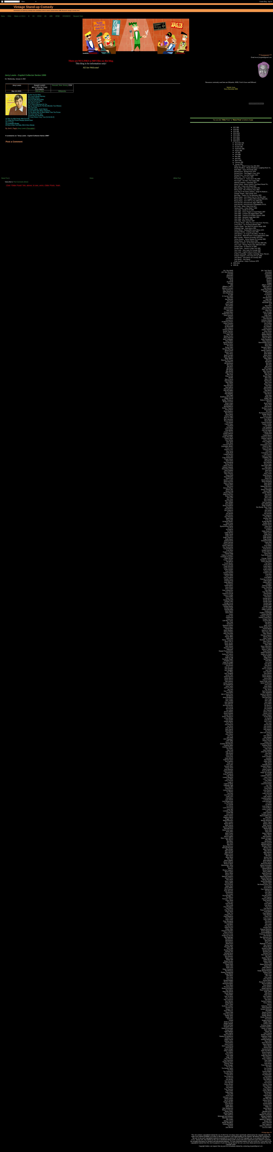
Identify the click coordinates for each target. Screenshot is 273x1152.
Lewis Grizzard (267, 793)
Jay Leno (230, 689)
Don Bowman (229, 509)
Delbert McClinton (266, 486)
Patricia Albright (267, 899)
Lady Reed (229, 776)
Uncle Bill (230, 1094)
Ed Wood (269, 529)
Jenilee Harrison (267, 696)
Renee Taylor (229, 945)
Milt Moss (269, 855)
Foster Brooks (228, 563)
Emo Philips (268, 545)
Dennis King (229, 491)
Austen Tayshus (228, 331)
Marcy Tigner (268, 822)
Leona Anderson (228, 790)
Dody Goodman (267, 505)
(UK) (231, 285)
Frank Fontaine (228, 568)
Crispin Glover (228, 459)
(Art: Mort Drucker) (227, 272)
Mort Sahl (230, 867)
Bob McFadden (228, 390)
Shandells (269, 1011)
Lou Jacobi (229, 804)
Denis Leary (268, 488)
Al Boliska (268, 293)
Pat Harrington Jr (228, 895)
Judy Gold (230, 750)
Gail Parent (229, 584)
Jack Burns (268, 665)
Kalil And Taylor (228, 760)
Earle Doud (268, 526)
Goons (231, 614)
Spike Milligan (228, 1031)
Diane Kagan (229, 496)
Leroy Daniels (267, 790)
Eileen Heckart (228, 542)
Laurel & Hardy (228, 784)
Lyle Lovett (229, 814)
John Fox (230, 736)
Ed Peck (230, 528)
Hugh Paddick (267, 656)
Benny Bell (268, 345)
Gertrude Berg (228, 609)
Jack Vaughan (228, 673)
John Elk (269, 734)
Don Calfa (269, 509)
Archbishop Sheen (227, 322)
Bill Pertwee (268, 368)
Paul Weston (268, 908)
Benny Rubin (229, 347)
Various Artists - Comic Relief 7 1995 (245, 208)
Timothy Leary (267, 1073)
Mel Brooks (268, 841)
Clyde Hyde (229, 453)
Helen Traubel (267, 638)
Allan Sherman (267, 307)
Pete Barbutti (268, 915)
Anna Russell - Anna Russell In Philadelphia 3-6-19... (250, 204)
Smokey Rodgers (266, 1025)
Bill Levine (268, 366)
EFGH (39, 16)
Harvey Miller (229, 636)
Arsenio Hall (268, 325)
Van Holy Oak (267, 1098)
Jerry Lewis (22, 128)
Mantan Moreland (266, 820)
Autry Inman (268, 331)
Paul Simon (229, 908)
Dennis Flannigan (266, 489)
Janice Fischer (228, 688)
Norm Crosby (229, 881)
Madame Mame (228, 817)
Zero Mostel (229, 1127)
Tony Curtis (229, 1086)
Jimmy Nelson (228, 715)
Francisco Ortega (227, 565)
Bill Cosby (230, 365)
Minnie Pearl (268, 857)
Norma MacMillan (266, 881)
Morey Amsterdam (266, 865)
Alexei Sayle (229, 304)
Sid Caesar (268, 1019)
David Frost (229, 478)
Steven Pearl (268, 1047)
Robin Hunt (229, 967)
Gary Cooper (229, 588)
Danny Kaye (268, 464)
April (236, 158)
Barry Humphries (266, 339)
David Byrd (268, 477)
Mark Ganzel (229, 825)
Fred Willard (268, 577)
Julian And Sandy (266, 752)
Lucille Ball (229, 812)
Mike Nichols (229, 852)
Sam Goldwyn (267, 996)
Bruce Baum (229, 409)
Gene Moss (268, 596)
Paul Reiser (268, 905)
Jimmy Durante (228, 713)
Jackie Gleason (267, 675)
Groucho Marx (267, 620)
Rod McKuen (229, 971)
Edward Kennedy (266, 541)
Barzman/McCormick (265, 342)
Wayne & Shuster (227, 1110)
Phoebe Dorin (267, 927)
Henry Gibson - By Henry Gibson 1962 (246, 241)
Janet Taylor (229, 686)
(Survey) (230, 283)
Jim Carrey (229, 707)
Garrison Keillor (267, 585)
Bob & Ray (268, 377)
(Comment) (268, 274)
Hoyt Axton (229, 652)
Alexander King (267, 302)
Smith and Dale (228, 1025)
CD (33, 16)
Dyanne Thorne (267, 525)
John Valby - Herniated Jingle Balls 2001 (246, 217)
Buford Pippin (229, 416)
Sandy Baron (229, 1003)
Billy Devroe (268, 373)
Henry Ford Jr (229, 641)
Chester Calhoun (266, 438)
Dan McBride (268, 462)
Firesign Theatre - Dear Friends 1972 (245, 193)
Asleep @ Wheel (228, 329)
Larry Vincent (229, 780)
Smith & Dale (267, 1023)
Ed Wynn (230, 531)
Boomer (269, 401)
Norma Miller (229, 883)
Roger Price (268, 974)
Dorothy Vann (267, 518)
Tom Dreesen (267, 1079)
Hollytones (230, 649)
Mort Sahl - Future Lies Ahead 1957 (245, 186)
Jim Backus (268, 705)
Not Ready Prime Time (265, 884)
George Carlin (229, 601)
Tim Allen (269, 1066)
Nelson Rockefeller (266, 876)
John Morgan (268, 737)
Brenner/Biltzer (228, 406)
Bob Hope (269, 385)
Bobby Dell (268, 397)
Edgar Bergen (267, 539)
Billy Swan (268, 374)
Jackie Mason (228, 678)
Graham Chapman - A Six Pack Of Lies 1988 (248, 256)
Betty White (268, 358)
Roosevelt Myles (228, 983)
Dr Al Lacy (268, 520)
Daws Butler (268, 483)
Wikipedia (62, 91)
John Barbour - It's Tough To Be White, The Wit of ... (250, 234)
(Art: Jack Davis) (266, 270)
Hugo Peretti (268, 657)
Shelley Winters (267, 1015)
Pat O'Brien (229, 897)
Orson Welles (229, 887)
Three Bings (268, 1063)
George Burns (267, 600)
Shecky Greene (267, 1012)
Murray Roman (267, 870)
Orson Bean (268, 886)
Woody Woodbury (227, 1122)
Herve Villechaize (266, 646)
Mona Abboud (267, 860)
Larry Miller (229, 779)
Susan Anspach (267, 1052)
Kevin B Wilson (267, 771)
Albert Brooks (267, 301)
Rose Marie (229, 985)
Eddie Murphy (267, 537)
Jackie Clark (229, 675)
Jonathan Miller (228, 745)
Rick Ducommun (266, 955)
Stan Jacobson (228, 1035)
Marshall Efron (228, 828)
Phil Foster (268, 923)
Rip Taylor (268, 956)
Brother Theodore (227, 408)
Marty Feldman (267, 833)
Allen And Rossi (267, 309)
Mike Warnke (268, 852)
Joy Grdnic (229, 748)
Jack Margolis (228, 670)
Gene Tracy (229, 598)
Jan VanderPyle (228, 684)
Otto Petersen (228, 889)
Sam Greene (229, 998)
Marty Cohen (229, 833)
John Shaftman (267, 739)
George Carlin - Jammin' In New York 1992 (247, 248)
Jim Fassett (229, 708)
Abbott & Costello (227, 288)
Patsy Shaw (229, 900)
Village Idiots (229, 1105)
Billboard (253, 82)
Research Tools (78, 16)
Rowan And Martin (227, 988)
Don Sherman (229, 517)
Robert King (268, 963)
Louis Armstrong (228, 807)
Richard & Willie (267, 948)
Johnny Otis (268, 742)
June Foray (229, 756)
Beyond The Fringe (227, 360)
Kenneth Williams (266, 766)
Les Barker (229, 792)
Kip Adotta (268, 774)
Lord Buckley (268, 800)
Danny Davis (229, 464)
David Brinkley (228, 477)
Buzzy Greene (228, 421)
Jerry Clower (229, 699)
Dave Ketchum (228, 472)
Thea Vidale (268, 1060)
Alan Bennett (229, 299)
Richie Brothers (228, 955)
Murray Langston (228, 870)
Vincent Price (267, 1105)
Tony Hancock (267, 1086)
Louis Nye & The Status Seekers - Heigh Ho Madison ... (251, 191)
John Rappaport (228, 739)
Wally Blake (229, 1106)
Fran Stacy (268, 563)
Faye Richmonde (266, 555)
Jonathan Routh (267, 745)
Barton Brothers (228, 342)
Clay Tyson (229, 451)
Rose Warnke (267, 985)
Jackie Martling (267, 676)
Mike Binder (229, 849)
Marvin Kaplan (228, 836)
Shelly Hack (229, 1017)
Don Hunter (268, 510)
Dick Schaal (268, 501)
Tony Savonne (228, 1089)
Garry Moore (229, 587)
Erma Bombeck (267, 547)
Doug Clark (229, 520)
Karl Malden (268, 760)
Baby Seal (230, 334)
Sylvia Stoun (229, 1054)
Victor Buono (229, 1103)
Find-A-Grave (243, 82)
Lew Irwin (230, 793)
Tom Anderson (228, 1076)
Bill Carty (269, 363)
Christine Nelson (228, 445)
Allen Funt (268, 310)
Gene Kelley (229, 596)
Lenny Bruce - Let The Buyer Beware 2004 (247, 224)
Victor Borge (268, 1102)
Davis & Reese (228, 483)
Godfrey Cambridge (266, 612)
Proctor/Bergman (266, 932)
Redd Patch (229, 943)
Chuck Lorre (229, 448)
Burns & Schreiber (266, 417)
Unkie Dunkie (267, 1095)
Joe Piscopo (268, 724)
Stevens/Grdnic (267, 1049)
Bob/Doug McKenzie (226, 397)
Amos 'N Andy (267, 312)
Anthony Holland (266, 320)
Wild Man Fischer (227, 1118)
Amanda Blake (228, 312)
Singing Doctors (267, 1020)
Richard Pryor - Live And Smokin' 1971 (246, 175)
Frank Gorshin (228, 569)
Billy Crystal (229, 373)
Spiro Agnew (229, 1033)
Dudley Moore (267, 523)
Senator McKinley (266, 1009)
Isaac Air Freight (228, 662)
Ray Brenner (229, 939)
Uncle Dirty (268, 1094)
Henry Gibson (267, 641)
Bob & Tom (268, 379)
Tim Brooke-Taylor (227, 1068)
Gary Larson (268, 588)
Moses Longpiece (266, 867)
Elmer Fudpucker (227, 545)
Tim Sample (268, 1070)
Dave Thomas (228, 473)
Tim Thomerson (228, 1071)
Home (3, 16)
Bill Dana (269, 365)
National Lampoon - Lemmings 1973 (245, 182)
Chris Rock (229, 443)
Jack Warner (268, 673)
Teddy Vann (229, 1057)
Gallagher (269, 584)
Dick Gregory (229, 501)
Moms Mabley (228, 860)
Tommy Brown (228, 1084)
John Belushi (229, 731)
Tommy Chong (267, 1084)
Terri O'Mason (267, 1057)
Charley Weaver (228, 433)
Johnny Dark (229, 742)
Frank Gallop (268, 568)
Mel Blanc (230, 841)
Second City (229, 1007)
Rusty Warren (229, 993)
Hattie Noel (229, 638)
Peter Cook (268, 916)
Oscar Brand (268, 887)
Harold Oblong (267, 628)
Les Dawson (268, 792)
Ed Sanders (268, 528)
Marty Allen (229, 831)
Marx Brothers (267, 836)
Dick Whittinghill (267, 504)
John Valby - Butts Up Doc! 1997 (244, 221)
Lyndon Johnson (266, 814)
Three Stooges (228, 1065)
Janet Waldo (268, 686)
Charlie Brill (268, 433)
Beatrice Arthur (228, 344)
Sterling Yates (228, 1041)
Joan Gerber (229, 720)
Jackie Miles (268, 678)
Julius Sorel (268, 755)
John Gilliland (267, 736)
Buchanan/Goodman (265, 413)
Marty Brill (268, 831)
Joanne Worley (228, 721)
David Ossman (228, 481)
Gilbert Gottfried (267, 609)
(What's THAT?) (267, 285)
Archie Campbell (266, 322)
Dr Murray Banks (228, 521)
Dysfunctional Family (226, 526)
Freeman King (228, 580)
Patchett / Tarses (227, 899)
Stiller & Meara (228, 1050)
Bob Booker (268, 381)
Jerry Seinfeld (228, 702)
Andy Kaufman (228, 315)
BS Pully (269, 411)
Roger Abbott (229, 974)
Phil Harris (230, 924)
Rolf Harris (230, 975)
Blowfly (231, 377)
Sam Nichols (229, 1001)
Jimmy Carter (267, 712)
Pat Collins (268, 892)
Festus (269, 557)
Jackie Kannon (228, 676)
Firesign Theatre (267, 558)
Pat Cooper (229, 894)
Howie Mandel (267, 651)
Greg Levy (230, 619)
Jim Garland (268, 708)
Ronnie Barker (267, 980)
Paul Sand (268, 907)
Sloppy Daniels (228, 1023)
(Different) (269, 275)
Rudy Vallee (268, 991)
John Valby (229, 740)
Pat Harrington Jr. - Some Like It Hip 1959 (247, 179)
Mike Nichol (268, 851)
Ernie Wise (229, 550)
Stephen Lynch (267, 1038)
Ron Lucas (229, 979)
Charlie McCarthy (227, 437)
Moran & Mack (228, 863)
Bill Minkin (230, 368)
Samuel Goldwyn (266, 1001)
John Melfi (230, 737)
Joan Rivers (268, 720)
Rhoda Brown (267, 947)
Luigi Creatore (267, 812)
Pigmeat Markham (266, 929)
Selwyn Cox (229, 1009)
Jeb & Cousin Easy (227, 694)
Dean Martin (268, 485)
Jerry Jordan (229, 700)
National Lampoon (227, 876)
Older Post (177, 178)
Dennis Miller (268, 491)
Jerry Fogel (268, 699)
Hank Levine (268, 625)
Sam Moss (268, 999)
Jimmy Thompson (227, 716)
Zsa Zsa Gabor (267, 1127)
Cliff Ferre (269, 451)
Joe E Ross (229, 723)
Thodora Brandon (227, 1062)
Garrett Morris (228, 585)
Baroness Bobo (267, 336)
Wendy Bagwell (228, 1113)
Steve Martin (268, 1046)
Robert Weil (229, 966)
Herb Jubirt (268, 644)
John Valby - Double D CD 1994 (244, 210)
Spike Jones (268, 1030)
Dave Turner (268, 473)
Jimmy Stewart (267, 715)
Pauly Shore (229, 911)
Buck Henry (229, 414)
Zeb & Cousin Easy (266, 1126)
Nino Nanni (229, 879)
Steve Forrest (229, 1044)
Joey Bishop (229, 728)
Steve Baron (229, 1043)
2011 (235, 139)
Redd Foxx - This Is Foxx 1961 (243, 177)
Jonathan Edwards (266, 744)
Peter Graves (267, 918)
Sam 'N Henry (228, 996)
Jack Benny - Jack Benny (242, 259)
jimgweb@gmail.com (265, 57)
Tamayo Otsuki (267, 1054)
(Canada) (230, 274)
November (238, 145)
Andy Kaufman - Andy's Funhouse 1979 (246, 261)
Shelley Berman (267, 1014)
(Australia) (268, 272)
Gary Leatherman (227, 590)
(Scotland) (230, 282)
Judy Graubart (267, 750)
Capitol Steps (229, 424)
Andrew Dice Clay (227, 314)
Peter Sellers (268, 919)
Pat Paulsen (268, 897)
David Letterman (266, 480)
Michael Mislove (228, 846)
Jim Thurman (268, 710)
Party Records (228, 891)
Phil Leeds (268, 924)
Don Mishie (229, 513)
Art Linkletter (268, 326)
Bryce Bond (268, 409)
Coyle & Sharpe (267, 456)
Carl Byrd (230, 425)
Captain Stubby (267, 424)
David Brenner (267, 475)
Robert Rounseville (266, 964)
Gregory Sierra (267, 619)
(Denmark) (230, 275)
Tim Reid (230, 1070)
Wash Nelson (267, 1108)
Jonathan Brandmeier (226, 744)
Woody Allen (268, 1121)
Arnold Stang (229, 325)
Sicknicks (230, 1019)
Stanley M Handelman (226, 1036)
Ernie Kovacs (267, 549)
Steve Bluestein (267, 1043)
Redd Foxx (268, 942)
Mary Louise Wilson (227, 838)
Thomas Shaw (228, 1063)
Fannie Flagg (229, 553)
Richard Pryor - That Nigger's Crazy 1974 (247, 173)
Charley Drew (267, 432)
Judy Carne (268, 748)
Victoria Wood (267, 1103)
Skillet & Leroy (228, 1022)
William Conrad (228, 1121)
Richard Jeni (229, 951)
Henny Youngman (227, 640)
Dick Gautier (268, 499)
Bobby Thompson (227, 400)
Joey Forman (268, 728)
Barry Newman (267, 341)
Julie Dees (268, 753)
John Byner (229, 732)
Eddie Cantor (268, 533)
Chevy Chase (267, 440)
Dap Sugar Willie (266, 465)
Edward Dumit (228, 541)
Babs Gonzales (267, 333)
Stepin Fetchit (228, 1039)
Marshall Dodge (267, 827)
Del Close (230, 486)
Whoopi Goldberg (266, 1116)
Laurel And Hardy (266, 784)
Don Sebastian (267, 515)
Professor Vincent (227, 935)
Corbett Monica (228, 454)
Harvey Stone (267, 636)
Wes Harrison (229, 1114)
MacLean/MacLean (266, 815)
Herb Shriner (229, 646)
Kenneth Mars (228, 766)
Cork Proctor (268, 454)
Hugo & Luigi (229, 657)
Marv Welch (268, 835)
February (238, 162)
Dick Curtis (268, 497)
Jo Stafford (268, 718)
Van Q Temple (228, 1100)
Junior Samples (267, 756)
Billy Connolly (267, 371)
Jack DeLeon (268, 667)
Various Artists (267, 1100)
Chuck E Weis (267, 446)
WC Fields (268, 1110)
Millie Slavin (268, 854)
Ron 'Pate (269, 975)
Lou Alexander (228, 803)
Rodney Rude (267, 972)
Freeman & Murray (266, 579)
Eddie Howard (267, 536)
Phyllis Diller (229, 929)
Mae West (268, 817)
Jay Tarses (268, 689)
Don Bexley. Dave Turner (264, 507)
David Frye (268, 478)
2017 (235, 127)
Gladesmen (268, 611)
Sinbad (231, 1020)
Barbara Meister (267, 334)
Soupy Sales (229, 1030)
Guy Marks (268, 622)
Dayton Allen (229, 485)
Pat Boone (268, 891)
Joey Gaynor (229, 729)
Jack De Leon (228, 667)
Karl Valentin (229, 761)
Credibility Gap (267, 457)
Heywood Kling (228, 648)
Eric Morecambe (228, 547)
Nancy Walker (267, 871)
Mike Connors (267, 849)
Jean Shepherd (267, 692)
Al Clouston (268, 294)
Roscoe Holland (267, 983)
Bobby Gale (268, 398)
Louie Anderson (267, 806)
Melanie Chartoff (266, 843)
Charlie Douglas (228, 435)
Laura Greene (267, 782)
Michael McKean (266, 844)
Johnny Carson (267, 740)
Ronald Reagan (228, 980)
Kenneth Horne (267, 764)
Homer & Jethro (267, 649)
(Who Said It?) (267, 286)
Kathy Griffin (268, 761)
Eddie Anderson (267, 531)
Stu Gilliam (229, 1052)
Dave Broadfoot (267, 469)
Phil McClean (229, 926)
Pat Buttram (229, 892)
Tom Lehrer (268, 1081)
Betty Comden (228, 355)
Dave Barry (268, 467)
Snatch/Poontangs (227, 1028)
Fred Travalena (228, 577)
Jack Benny (268, 664)
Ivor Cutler (268, 662)
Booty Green (229, 403)
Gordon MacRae (267, 614)
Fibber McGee (228, 558)
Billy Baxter (229, 371)
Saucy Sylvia (267, 1003)
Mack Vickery (228, 815)
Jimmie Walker (228, 712)
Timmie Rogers (267, 1071)
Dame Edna (229, 461)
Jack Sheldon (267, 672)
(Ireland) (269, 278)
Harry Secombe (228, 633)
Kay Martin (268, 763)
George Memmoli (227, 604)
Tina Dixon (229, 1074)
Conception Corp (266, 453)
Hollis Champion (267, 648)
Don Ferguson (228, 510)
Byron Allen (268, 421)
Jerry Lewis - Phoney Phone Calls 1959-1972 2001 (249, 245)
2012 (235, 137)
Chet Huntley (229, 440)
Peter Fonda (229, 918)
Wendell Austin (267, 1111)
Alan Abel (230, 298)
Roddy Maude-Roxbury (265, 971)
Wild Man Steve (267, 1118)
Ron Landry (268, 977)
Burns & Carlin (228, 417)
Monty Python (267, 862)
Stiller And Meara (266, 1050)
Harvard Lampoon (266, 635)
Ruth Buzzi (268, 993)
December (238, 143)
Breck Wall (268, 405)
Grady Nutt (229, 616)
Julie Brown (229, 753)
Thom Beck (268, 1062)
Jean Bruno (229, 692)
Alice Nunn (268, 306)
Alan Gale (269, 299)
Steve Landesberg (227, 1046)
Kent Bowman (228, 769)
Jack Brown (229, 665)
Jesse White (268, 704)
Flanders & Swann (266, 560)
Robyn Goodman (228, 969)
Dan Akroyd (268, 461)
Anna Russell (267, 318)
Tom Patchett (229, 1082)
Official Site (39, 91)
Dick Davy (230, 499)
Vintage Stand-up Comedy (33, 7)
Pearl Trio (230, 913)
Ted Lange (230, 1055)
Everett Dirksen (267, 552)
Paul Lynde (229, 905)
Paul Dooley (229, 903)
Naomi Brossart (267, 873)
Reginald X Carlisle (266, 943)
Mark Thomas (267, 825)
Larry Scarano (267, 779)
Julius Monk (229, 755)
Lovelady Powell (228, 811)
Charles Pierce (228, 432)
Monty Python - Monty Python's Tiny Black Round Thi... (251, 184)
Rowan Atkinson (267, 988)
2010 (235, 141)
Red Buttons (229, 940)
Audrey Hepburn (267, 329)
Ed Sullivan (229, 529)
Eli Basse (269, 544)
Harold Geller (229, 628)
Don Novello (268, 513)
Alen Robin (229, 302)
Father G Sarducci (227, 555)
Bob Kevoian (268, 389)
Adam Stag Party (266, 290)
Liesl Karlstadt (228, 795)
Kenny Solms (267, 768)
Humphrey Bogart (227, 659)
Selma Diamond (267, 1007)
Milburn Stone (228, 854)
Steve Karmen (267, 1044)
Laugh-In (230, 782)
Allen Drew (229, 310)
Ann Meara (229, 318)
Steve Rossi (229, 1047)
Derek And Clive (228, 494)
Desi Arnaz (268, 494)
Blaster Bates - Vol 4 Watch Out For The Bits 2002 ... (250, 197)
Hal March (230, 624)
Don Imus (230, 512)
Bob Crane (268, 382)
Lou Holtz (269, 803)
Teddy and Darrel (266, 1055)
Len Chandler (229, 787)
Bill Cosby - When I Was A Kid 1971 (245, 206)
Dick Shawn (229, 502)
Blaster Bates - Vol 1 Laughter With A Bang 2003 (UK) (250, 199)
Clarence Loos (228, 449)
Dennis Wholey (267, 493)
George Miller (267, 604)
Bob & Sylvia (229, 379)
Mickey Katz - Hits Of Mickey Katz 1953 (246, 190)
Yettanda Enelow (228, 1124)
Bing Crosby (229, 376)
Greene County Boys (265, 617)
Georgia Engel (228, 608)
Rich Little (230, 948)
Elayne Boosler (228, 544)
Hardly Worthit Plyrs (265, 627)
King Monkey (229, 772)
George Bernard (228, 600)
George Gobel (267, 601)
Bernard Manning (228, 349)
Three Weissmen (266, 1065)
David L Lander (228, 480)
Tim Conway (268, 1068)
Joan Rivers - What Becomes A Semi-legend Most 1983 (251, 235)
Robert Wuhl (268, 966)
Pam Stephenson (266, 889)
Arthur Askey (268, 328)
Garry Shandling (267, 587)
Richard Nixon (228, 953)
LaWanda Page (228, 785)
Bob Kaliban (268, 387)
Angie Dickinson (267, 317)
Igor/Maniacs (268, 659)
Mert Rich (230, 844)
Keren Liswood (267, 769)
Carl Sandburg (267, 427)
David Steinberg (267, 481)
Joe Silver (230, 726)
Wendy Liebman (267, 1113)
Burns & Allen (267, 416)
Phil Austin (268, 921)
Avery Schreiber (228, 333)
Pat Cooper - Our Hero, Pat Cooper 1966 (246, 181)
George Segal (267, 606)
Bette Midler (268, 353)
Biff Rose (269, 360)
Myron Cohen (229, 871)
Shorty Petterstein (266, 1017)
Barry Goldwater (228, 339)
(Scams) (269, 280)
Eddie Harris (229, 536)
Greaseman (229, 617)
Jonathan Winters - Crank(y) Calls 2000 (246, 232)
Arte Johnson (229, 328)
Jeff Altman (229, 696)
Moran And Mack (266, 863)
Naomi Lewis (229, 875)
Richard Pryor (267, 953)
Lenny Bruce (229, 788)
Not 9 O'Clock (228, 884)
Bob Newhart (229, 392)
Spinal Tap (268, 1031)
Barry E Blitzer (267, 337)
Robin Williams (267, 967)
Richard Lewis (267, 951)
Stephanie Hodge (266, 1036)
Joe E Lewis (268, 721)
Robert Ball (229, 959)
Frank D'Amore (228, 566)
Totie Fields (229, 1090)
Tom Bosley (229, 1079)
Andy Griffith (268, 314)
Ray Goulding (267, 939)
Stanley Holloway (266, 1035)
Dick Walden (229, 504)
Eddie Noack (229, 539)
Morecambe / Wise (227, 865)
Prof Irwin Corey (228, 934)
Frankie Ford (268, 571)
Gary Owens (229, 592)
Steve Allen (268, 1041)
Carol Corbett (229, 429)
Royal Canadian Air (266, 990)
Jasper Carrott (267, 688)
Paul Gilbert (268, 903)
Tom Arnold (229, 1078)
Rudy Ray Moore (228, 991)
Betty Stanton (267, 357)
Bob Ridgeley (229, 393)
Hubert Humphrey (266, 652)
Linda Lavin (229, 796)
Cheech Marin (228, 438)
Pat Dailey (268, 894)
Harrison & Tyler (267, 630)
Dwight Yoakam (228, 525)
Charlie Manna (267, 435)
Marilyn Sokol (267, 823)
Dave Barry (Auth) (227, 469)
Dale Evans (268, 459)
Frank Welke (229, 571)
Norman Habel (267, 883)
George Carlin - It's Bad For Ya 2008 (245, 246)
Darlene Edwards (228, 467)
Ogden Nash (229, 886)
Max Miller (268, 839)
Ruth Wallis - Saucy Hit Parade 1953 (245, 170)
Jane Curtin (268, 684)
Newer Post (5, 178)
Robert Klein (229, 964)
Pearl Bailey (268, 911)
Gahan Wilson (267, 582)
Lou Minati (268, 804)
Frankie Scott (267, 572)
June (236, 154)
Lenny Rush (268, 788)
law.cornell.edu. (255, 1141)
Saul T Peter (229, 1004)
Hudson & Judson (227, 654)
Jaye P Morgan (228, 691)
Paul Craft (268, 902)
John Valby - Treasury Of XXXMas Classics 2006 (249, 215)
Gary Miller (268, 590)
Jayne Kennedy (267, 691)
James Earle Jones (266, 681)
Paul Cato (230, 902)
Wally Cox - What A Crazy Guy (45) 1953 (246, 166)
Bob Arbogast (229, 381)
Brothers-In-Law (267, 408)
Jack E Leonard (267, 668)
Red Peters (268, 940)
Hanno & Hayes (228, 627)
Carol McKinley (267, 429)
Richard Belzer (267, 950)
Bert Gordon (268, 352)
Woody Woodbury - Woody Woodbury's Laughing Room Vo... (253, 168)
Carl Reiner (229, 427)
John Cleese (229, 734)
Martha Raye (268, 828)
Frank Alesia (268, 565)
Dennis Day (229, 489)
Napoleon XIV (267, 875)
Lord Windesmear (227, 801)
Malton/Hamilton (228, 820)
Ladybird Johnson (266, 776)
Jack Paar (268, 670)
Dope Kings (229, 518)
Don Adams (229, 507)
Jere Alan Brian (267, 697)
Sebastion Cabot (266, 1006)
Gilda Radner (229, 611)
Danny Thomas (228, 465)
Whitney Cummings (266, 1114)
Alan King (230, 301)
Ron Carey (230, 977)
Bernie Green (229, 350)
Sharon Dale (229, 1012)
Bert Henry (229, 353)
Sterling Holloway (266, 1039)
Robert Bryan (268, 959)
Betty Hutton (268, 355)
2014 (235, 133)
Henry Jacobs (228, 643)
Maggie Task (229, 819)
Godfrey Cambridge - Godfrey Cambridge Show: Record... (252, 254)
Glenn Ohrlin (229, 612)
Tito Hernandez (267, 1074)
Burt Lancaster (228, 419)
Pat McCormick (267, 895)
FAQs (9, 16)
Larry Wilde (268, 780)
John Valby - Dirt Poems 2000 (243, 219)
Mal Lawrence (267, 819)
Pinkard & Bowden (227, 931)
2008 (235, 265)
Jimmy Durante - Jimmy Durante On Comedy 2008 (250, 239)
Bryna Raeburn (228, 411)
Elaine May (268, 542)
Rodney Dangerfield (227, 972)
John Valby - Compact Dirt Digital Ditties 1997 (248, 213)
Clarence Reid (267, 449)
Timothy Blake (228, 1073)
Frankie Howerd (228, 572)
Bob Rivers (268, 393)
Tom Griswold (229, 1081)
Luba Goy (269, 811)
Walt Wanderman (227, 1108)
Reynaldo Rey (228, 947)
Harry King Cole (267, 632)
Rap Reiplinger (228, 937)
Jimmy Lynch (267, 713)
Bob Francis (268, 384)
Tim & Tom (229, 1066)
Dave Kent (268, 470)
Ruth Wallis (229, 995)
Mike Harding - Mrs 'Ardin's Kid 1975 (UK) (247, 188)
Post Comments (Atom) (21, 182)
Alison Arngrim (228, 307)
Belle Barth (268, 344)
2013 (235, 135)
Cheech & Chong (266, 437)
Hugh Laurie (229, 656)
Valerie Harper (228, 1098)
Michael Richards (227, 847)
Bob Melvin (268, 390)
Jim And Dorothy (228, 705)
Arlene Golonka (228, 323)
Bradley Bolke (228, 405)
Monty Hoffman (228, 862)
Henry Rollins (229, 644)
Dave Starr (268, 472)
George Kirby (268, 603)
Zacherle (230, 1126)
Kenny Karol (229, 768)
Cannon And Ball (266, 422)
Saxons (269, 1004)
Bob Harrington (228, 385)
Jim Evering (268, 707)
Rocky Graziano (267, 969)
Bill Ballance (229, 361)
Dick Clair (230, 497)
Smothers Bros (228, 1027)
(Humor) (230, 278)
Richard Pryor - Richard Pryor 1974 (245, 171)
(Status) (269, 282)
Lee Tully (269, 785)
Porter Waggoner (266, 931)
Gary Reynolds (267, 592)
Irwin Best (268, 660)
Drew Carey (229, 523)
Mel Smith (230, 843)
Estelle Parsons (267, 550)
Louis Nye (230, 809)
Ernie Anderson (228, 549)
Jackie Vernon (228, 680)
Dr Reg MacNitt (267, 521)
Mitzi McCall (268, 859)
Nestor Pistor (229, 878)
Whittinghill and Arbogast (225, 1116)
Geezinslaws (268, 593)
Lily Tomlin (268, 795)
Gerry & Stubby (267, 608)
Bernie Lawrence (266, 350)
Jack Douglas (229, 668)
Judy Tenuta (229, 752)
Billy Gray (230, 374)
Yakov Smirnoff (267, 1122)
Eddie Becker (229, 533)
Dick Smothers (267, 502)
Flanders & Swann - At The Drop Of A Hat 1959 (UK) (250, 243)
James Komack (228, 683)
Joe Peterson (229, 724)
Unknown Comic (228, 1097)
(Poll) (231, 280)
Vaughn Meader (228, 1102)
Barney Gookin (228, 336)
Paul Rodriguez (228, 907)
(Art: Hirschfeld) (228, 270)
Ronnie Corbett (228, 982)
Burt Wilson (268, 419)
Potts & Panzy (228, 932)
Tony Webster (267, 1089)
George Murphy (228, 606)
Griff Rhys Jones (228, 620)
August (237, 150)
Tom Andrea (268, 1076)
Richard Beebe (228, 950)
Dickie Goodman (228, 505)
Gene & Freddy (228, 595)
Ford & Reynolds (266, 561)
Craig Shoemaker (227, 457)
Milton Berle (229, 857)
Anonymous (229, 320)
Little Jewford (267, 796)
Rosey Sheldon (267, 987)
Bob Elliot (230, 384)
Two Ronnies (268, 1092)
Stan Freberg (268, 1033)
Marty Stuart (229, 835)
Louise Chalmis (267, 809)
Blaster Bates (267, 376)
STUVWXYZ (66, 16)
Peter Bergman (228, 916)
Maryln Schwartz (266, 838)
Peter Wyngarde (228, 921)
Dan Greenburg (228, 462)
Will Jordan (229, 1119)
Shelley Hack (229, 1015)
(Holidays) (268, 277)
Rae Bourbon (268, 935)
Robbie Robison (267, 958)
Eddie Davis (268, 534)
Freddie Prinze (228, 579)
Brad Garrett (268, 403)
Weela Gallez (229, 1111)
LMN (50, 16)
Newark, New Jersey (60, 85)
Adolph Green (267, 291)
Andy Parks (268, 315)
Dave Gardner (228, 470)
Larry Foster (268, 777)
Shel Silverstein (228, 1014)
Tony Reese (268, 1087)
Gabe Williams (228, 582)
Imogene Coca (228, 660)
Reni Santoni (268, 945)
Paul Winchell (229, 910)
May (236, 156)
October (237, 147)
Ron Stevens (268, 979)
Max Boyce (229, 839)
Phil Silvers (268, 926)
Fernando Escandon (227, 557)
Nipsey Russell (267, 879)
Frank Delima (267, 566)
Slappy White (267, 1022)
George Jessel (228, 603)
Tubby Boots (229, 1092)
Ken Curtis (230, 764)
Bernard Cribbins (266, 347)
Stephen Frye (229, 1038)
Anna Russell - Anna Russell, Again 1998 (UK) (248, 202)
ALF (270, 304)
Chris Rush (268, 443)
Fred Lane (268, 576)
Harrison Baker (228, 632)
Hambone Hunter (228, 625)
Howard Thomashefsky (226, 651)
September (238, 149)
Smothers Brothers (266, 1027)
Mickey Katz (268, 847)
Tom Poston (268, 1082)
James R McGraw (266, 683)
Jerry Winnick (229, 704)
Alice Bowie (229, 306)
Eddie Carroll (229, 534)
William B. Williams (266, 1119)
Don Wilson (268, 517)
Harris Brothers (228, 630)
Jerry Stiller (268, 702)
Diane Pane (268, 496)
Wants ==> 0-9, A (19, 16)
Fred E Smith (229, 576)
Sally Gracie (268, 995)
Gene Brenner (267, 595)
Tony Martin (229, 1087)
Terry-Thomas (228, 1058)
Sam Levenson (228, 999)
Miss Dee (230, 859)
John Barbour (267, 729)
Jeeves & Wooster (266, 694)
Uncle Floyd (229, 1095)
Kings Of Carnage (266, 772)
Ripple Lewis (229, 958)
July (236, 152)
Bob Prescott (268, 392)
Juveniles (269, 758)
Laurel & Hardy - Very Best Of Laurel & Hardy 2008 (250, 226)
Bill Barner (268, 361)
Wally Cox (268, 1106)
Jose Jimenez (267, 747)
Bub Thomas (229, 413)
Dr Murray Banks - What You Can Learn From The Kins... (252, 223)
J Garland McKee (227, 664)
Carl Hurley (268, 425)
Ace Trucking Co (228, 290)
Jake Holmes (229, 681)
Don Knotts (268, 512)
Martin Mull (268, 830)
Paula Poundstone (266, 910)
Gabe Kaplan (268, 580)
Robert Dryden (228, 961)
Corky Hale (229, 456)
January (237, 164)
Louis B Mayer (267, 807)
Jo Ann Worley (228, 718)
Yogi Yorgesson (267, 1124)
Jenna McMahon (228, 697)
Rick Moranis (229, 956)
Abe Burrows (268, 288)
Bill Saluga (229, 369)
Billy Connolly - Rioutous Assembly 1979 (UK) (248, 237)
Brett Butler (268, 406)
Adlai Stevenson (228, 291)
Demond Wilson (228, 488)
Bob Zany (269, 395)
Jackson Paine (267, 680)
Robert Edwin (267, 961)
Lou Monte (230, 806)
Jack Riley (230, 672)
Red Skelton (229, 942)
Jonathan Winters (227, 747)
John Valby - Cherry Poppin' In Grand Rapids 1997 (249, 212)
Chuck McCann (267, 448)
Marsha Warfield (228, 827)
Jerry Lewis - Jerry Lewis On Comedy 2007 (247, 250)
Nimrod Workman (266, 878)
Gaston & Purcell (227, 593)
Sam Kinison (268, 998)
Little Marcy (229, 798)
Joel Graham (268, 726)
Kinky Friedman (228, 774)
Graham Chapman (266, 616)
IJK (45, 16)
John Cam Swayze (266, 732)
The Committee (228, 1060)
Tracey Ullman (267, 1090)
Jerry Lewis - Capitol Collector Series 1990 (25, 75)
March (237, 160)
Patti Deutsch (267, 900)
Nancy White (229, 873)
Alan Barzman (267, 298)
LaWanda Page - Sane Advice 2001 (245, 228)
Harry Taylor (229, 635)
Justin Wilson (229, 758)
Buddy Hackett (267, 414)
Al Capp (230, 294)
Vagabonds (268, 1097)
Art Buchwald (229, 326)
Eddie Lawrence (228, 537)
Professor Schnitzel (265, 934)
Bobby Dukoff (229, 398)
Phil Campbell (228, 923)
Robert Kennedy (228, 963)
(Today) (269, 283)
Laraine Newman (228, 777)
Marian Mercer (228, 823)
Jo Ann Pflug (268, 716)
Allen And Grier (228, 309)
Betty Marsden (228, 357)
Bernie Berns (268, 349)
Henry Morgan (267, 643)
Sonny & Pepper (266, 1028)
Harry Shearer (267, 633)
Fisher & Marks (228, 560)
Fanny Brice (268, 553)
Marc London (229, 822)
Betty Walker (229, 358)
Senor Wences (228, 1011)
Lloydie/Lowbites (266, 798)
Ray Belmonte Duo (266, 937)
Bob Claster (229, 382)
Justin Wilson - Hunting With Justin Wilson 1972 (249, 230)
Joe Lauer (269, 723)
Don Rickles (229, 515)
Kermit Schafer (228, 771)
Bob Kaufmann (228, 389)
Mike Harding (229, 851)
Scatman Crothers (227, 1006)
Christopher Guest (266, 445)
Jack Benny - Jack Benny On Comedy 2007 (247, 257)
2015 (235, 131)
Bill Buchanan (228, 363)
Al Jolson (269, 296)
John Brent (268, 731)
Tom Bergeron (267, 1078)
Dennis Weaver (228, 493)
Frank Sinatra (267, 569)
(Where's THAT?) (228, 286)
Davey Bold (229, 475)
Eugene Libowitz (228, 552)
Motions (230, 868)
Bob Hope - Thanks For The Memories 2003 (247, 195)
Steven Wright (228, 1049)
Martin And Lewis (227, 830)
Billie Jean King (267, 369)
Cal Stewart (229, 422)
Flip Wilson (229, 561)
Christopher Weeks (227, 446)
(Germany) (230, 277)
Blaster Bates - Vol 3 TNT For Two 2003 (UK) (248, 201)
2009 (235, 263)
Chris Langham (267, 441)
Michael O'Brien (267, 846)
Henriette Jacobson (266, 640)
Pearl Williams (267, 913)
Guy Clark (230, 622)
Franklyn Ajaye (228, 574)
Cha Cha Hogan (267, 430)
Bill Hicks (230, 366)
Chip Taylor (229, 441)
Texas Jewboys (267, 1058)
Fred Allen (268, 574)
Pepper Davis (229, 915)
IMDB (236, 82)
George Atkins (267, 598)
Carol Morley (229, 430)
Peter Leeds (229, 919)
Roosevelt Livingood (265, 982)
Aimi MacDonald (228, 293)
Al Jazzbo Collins (227, 296)
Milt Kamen (229, 855)
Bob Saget (230, 395)
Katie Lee (230, 763)
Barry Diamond (228, 337)
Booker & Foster (228, 401)
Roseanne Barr (228, 987)
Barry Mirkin (229, 341)
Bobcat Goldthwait (266, 400)
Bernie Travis (229, 352)
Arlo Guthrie (268, 323)
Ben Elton (230, 345)
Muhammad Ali (267, 868)
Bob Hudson (229, 387)
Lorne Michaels (267, 801)
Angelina (230, 317)
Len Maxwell (268, 787)
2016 (235, 129)
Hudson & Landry (266, 654)
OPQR (57, 16)
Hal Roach (268, 624)
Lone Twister (229, 800)
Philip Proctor (229, 927)
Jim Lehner (229, 710)
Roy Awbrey (229, 990)
